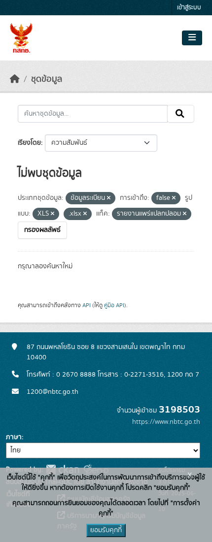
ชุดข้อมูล (46, 79)
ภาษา (14, 437)
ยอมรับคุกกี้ (106, 530)
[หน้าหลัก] (15, 79)
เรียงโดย (29, 143)
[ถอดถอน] (108, 198)
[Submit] (180, 114)
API (86, 305)
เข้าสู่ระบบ (189, 7)
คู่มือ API (114, 305)
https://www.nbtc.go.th (166, 422)
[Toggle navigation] (192, 38)
